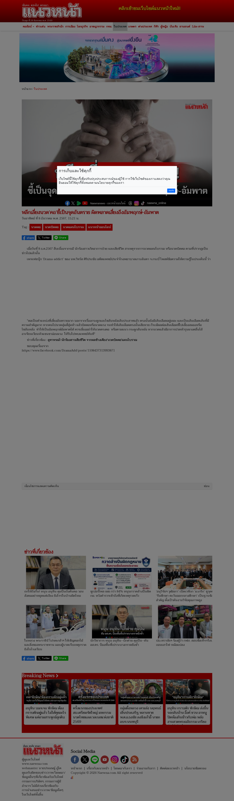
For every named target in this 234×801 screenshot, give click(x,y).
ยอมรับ (171, 190)
